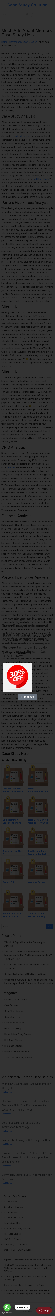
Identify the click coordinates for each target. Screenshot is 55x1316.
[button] (51, 619)
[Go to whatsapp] (7, 1307)
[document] (27, 658)
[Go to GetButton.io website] (7, 1313)
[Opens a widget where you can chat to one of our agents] (44, 1311)
